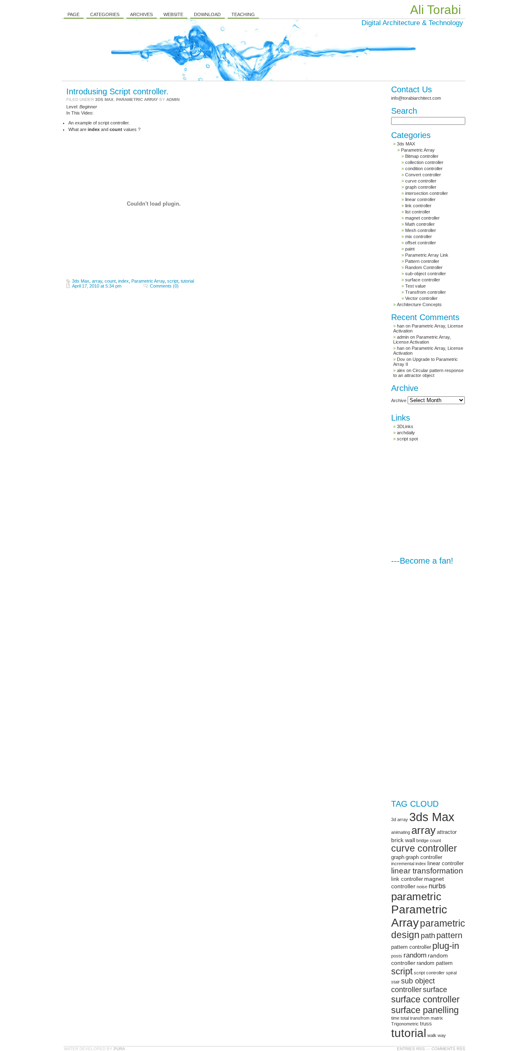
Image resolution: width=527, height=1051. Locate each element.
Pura (119, 1048)
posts (396, 955)
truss (426, 1024)
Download (207, 14)
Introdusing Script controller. (117, 91)
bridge (422, 840)
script (172, 281)
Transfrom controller (425, 292)
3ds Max (80, 281)
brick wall (403, 840)
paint (410, 248)
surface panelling (425, 1010)
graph (397, 857)
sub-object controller (425, 273)
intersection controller (426, 193)
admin (173, 99)
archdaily (406, 432)
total (405, 1018)
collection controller (424, 162)
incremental (402, 863)
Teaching (243, 14)
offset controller (420, 242)
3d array (399, 819)
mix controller (418, 236)
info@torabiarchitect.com (416, 98)
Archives (141, 14)
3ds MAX (104, 99)
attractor (447, 832)
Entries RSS (411, 1048)
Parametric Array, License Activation (422, 339)
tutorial (187, 281)
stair (395, 981)
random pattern (434, 963)
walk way (436, 1035)
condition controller (424, 168)
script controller (429, 972)
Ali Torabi (435, 9)
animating (400, 832)
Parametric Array (137, 99)
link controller (418, 205)
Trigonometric (405, 1023)
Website (173, 14)
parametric (416, 896)
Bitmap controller (421, 156)
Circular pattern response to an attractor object (428, 373)
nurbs (437, 886)
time (395, 1018)
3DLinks (405, 426)
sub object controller (413, 985)
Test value (415, 285)
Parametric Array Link (426, 255)
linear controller (420, 199)
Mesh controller (420, 230)
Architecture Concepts (419, 304)
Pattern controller (422, 261)
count (110, 281)
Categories (104, 14)
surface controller (422, 279)
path (428, 936)
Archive (398, 400)
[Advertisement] (453, 498)
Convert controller (423, 174)
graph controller (420, 187)
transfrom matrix (426, 1018)
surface (435, 989)
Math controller (420, 224)
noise (422, 886)
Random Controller (424, 267)
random (415, 955)
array (97, 281)
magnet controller (422, 217)
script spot (407, 438)
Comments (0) (164, 285)
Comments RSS (448, 1048)
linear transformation (427, 870)
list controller (417, 211)
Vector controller (421, 298)
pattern (449, 935)
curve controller (420, 180)
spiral (451, 972)
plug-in (445, 946)
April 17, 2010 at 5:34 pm (96, 285)
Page (73, 14)
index (123, 281)
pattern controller (411, 947)
